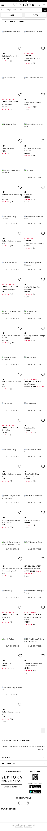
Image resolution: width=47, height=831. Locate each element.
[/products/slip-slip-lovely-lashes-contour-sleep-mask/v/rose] (12, 179)
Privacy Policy (28, 826)
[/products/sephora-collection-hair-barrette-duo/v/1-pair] (12, 87)
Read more (41, 749)
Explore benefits (12, 787)
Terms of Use (19, 826)
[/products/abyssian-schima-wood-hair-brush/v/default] (34, 41)
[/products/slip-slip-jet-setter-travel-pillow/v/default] (12, 41)
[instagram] (27, 805)
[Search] (44, 10)
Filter (35, 15)
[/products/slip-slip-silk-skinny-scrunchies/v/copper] (34, 87)
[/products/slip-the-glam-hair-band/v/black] (12, 133)
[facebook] (20, 805)
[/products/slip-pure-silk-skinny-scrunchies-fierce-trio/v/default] (34, 133)
